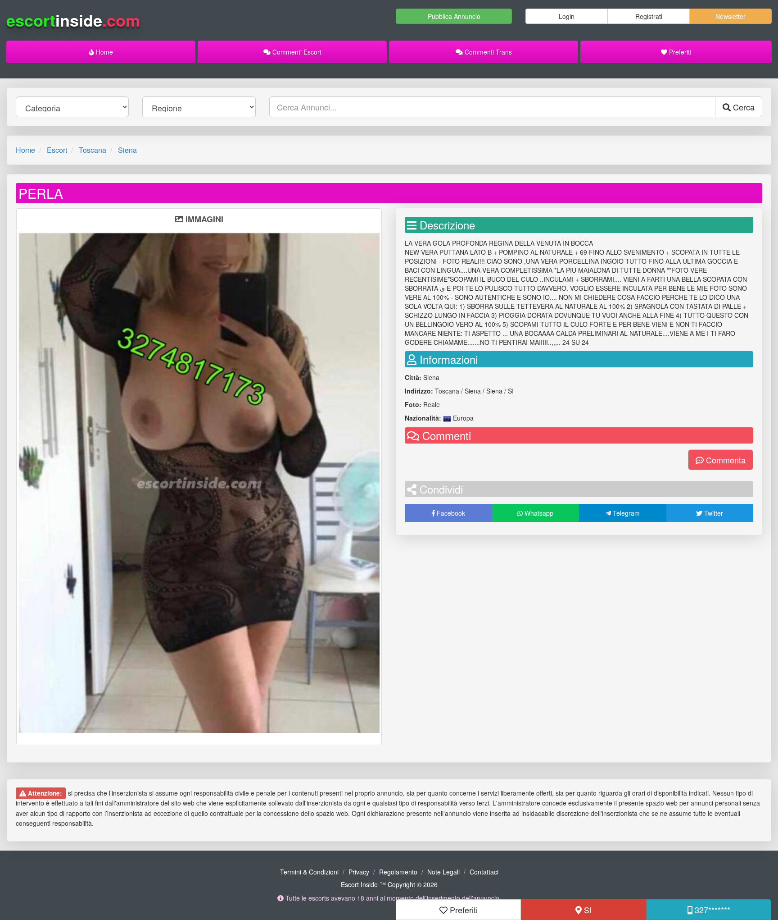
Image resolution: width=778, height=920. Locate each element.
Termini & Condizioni (309, 871)
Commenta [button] (725, 460)
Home (103, 51)
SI (587, 909)
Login (566, 16)
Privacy (358, 871)
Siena (127, 150)
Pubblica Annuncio (454, 16)
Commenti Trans (487, 51)
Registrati (648, 16)
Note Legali (443, 871)
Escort (57, 150)
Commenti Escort (296, 51)
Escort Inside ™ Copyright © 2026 (389, 884)
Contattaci (484, 871)
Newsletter (730, 16)
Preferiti (679, 51)
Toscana (92, 150)
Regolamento (398, 871)
